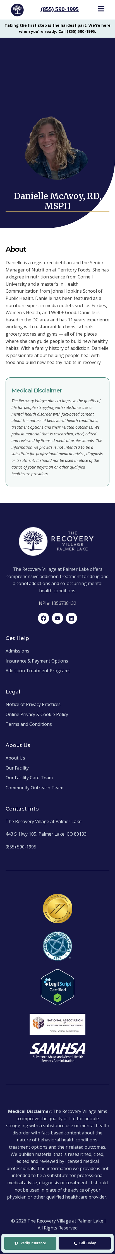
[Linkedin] (71, 618)
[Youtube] (57, 618)
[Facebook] (43, 618)
